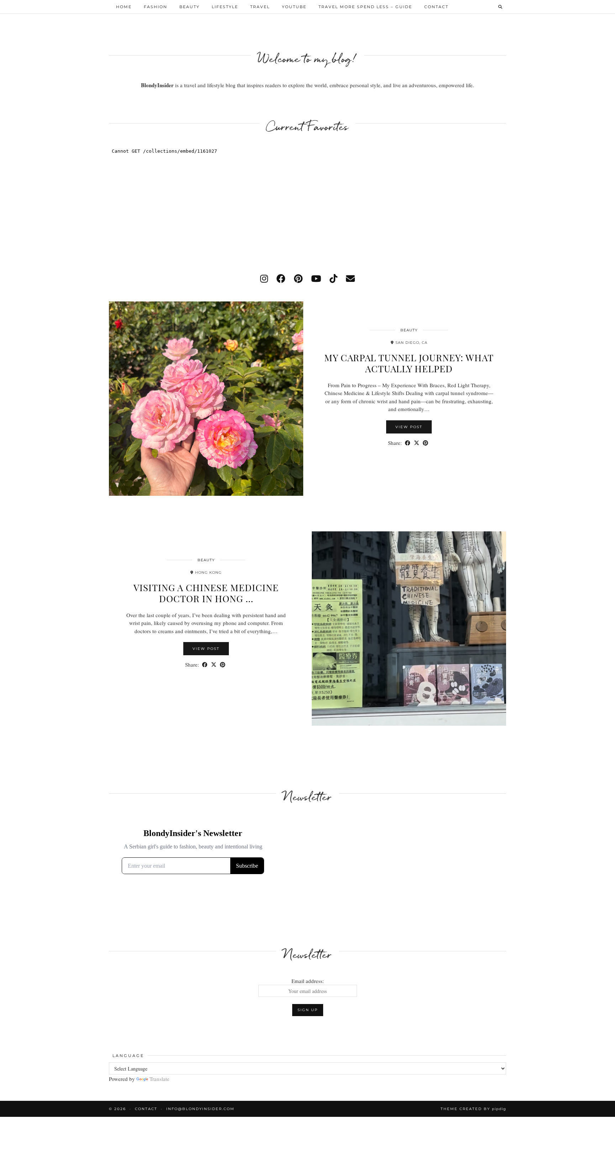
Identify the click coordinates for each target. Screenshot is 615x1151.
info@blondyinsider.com (200, 1109)
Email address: (307, 980)
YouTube (294, 6)
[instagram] (264, 278)
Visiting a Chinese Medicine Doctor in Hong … (206, 593)
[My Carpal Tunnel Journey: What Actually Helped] (206, 398)
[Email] (350, 278)
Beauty (189, 6)
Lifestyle (225, 6)
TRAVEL (260, 6)
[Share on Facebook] (407, 443)
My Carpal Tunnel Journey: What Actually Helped (409, 363)
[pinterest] (298, 278)
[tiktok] (333, 278)
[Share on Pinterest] (425, 443)
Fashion (155, 6)
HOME (124, 6)
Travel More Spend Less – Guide (365, 6)
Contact (436, 6)
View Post (408, 427)
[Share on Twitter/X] (416, 443)
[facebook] (281, 278)
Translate (159, 1078)
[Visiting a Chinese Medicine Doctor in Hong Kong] (409, 628)
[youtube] (316, 278)
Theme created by (473, 1109)
